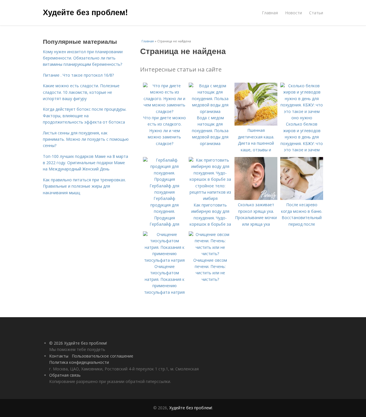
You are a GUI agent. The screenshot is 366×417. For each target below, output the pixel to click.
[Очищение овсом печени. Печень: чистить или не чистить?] (210, 253)
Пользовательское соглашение (102, 356)
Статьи (316, 12)
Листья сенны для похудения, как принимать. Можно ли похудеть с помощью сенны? (86, 139)
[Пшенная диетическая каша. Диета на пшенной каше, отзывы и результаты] (255, 124)
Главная (270, 12)
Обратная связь (65, 375)
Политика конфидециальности (79, 362)
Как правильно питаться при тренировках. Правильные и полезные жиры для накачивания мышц (84, 186)
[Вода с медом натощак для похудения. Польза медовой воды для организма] (210, 111)
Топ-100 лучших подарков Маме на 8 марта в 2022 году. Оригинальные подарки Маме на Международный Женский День (85, 163)
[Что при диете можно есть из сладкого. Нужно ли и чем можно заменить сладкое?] (164, 111)
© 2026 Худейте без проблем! (78, 343)
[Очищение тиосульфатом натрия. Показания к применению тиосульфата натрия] (164, 260)
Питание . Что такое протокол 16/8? (78, 75)
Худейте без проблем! (85, 12)
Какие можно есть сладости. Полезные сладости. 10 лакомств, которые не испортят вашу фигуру (81, 92)
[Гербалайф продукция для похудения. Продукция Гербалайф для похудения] (164, 192)
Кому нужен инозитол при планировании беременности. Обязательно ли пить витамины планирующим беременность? (83, 58)
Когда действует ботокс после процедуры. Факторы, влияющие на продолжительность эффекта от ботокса (84, 115)
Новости (293, 12)
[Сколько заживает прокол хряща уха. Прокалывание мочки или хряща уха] (255, 198)
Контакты (58, 356)
